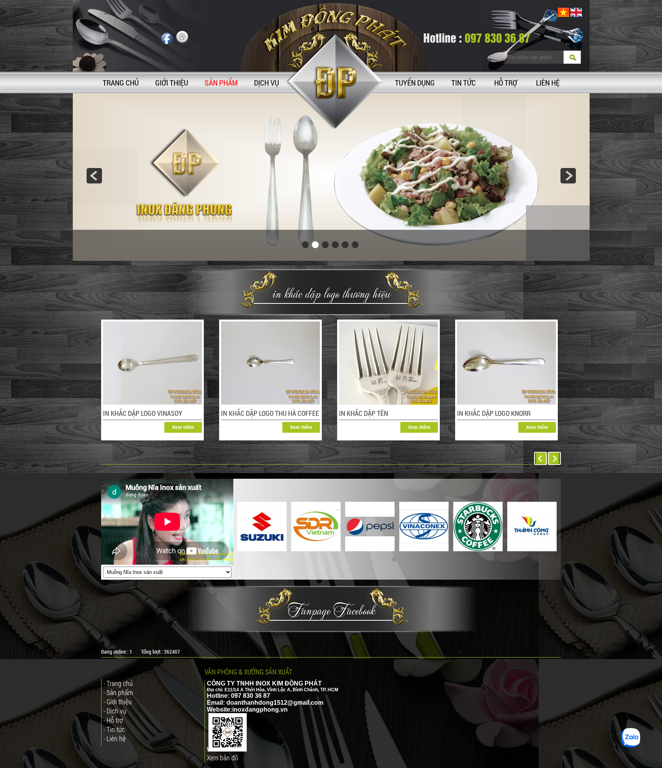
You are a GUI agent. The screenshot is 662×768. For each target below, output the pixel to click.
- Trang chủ (118, 683)
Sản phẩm (221, 82)
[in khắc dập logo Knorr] (506, 403)
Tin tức (463, 82)
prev (94, 176)
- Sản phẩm (118, 692)
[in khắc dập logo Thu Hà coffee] (270, 403)
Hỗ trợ (505, 82)
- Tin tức (114, 729)
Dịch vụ (266, 82)
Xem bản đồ (222, 757)
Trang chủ (121, 82)
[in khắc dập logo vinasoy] (152, 403)
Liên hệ (548, 82)
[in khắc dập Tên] (388, 403)
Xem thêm (183, 427)
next (568, 176)
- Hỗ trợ (113, 720)
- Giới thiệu (117, 701)
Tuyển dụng (415, 82)
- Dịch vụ (114, 710)
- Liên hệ (114, 738)
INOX (263, 683)
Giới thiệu (171, 82)
